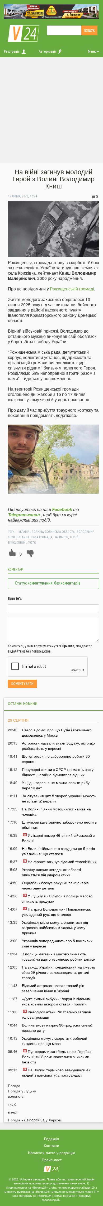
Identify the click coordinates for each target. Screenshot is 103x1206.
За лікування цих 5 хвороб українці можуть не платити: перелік (59, 798)
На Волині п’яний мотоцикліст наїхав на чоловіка (56, 811)
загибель (61, 537)
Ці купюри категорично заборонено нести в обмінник (59, 824)
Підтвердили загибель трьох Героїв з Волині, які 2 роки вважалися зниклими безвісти (56, 1056)
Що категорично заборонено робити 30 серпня (56, 758)
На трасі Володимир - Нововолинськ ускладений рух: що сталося (56, 911)
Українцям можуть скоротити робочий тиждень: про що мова (54, 1040)
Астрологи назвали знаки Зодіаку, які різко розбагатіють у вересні (58, 745)
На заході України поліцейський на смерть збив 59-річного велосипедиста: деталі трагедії (58, 972)
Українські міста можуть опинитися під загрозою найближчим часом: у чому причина (55, 927)
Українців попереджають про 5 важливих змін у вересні (57, 943)
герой (74, 537)
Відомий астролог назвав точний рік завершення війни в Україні (53, 988)
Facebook (62, 509)
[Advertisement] (51, 111)
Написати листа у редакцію (51, 1152)
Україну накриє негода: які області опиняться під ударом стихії (51, 872)
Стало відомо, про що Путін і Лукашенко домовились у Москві (57, 732)
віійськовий (17, 542)
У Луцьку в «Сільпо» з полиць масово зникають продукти (57, 898)
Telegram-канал (24, 515)
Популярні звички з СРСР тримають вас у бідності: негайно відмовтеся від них (57, 772)
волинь (37, 531)
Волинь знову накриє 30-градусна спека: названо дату (57, 1027)
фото (32, 542)
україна (24, 531)
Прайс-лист (52, 1159)
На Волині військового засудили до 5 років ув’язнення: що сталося (58, 851)
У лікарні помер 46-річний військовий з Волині (58, 838)
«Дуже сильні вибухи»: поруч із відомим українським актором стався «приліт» (56, 1001)
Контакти (51, 1145)
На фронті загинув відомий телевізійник (62, 861)
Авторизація (48, 51)
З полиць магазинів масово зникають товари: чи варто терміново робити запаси (58, 956)
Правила (68, 646)
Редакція (51, 1138)
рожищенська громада (35, 537)
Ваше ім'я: (15, 598)
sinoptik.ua (36, 1119)
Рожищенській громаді (72, 289)
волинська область (59, 531)
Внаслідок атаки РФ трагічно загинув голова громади (56, 1014)
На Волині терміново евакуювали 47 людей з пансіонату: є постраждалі (56, 1072)
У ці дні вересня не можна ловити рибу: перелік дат (56, 785)
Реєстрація (12, 51)
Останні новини (22, 703)
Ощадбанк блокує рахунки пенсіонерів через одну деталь (55, 885)
